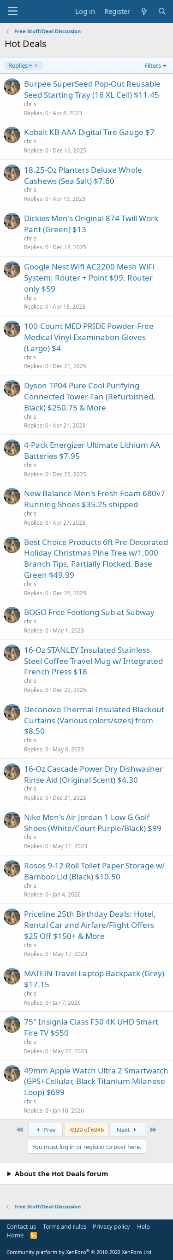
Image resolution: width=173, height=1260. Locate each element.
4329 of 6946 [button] (87, 1129)
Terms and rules (64, 1226)
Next (124, 1129)
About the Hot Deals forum (61, 1173)
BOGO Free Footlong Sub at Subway (89, 612)
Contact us (21, 1226)
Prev (49, 1129)
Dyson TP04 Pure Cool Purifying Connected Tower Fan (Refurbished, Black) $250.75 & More (89, 396)
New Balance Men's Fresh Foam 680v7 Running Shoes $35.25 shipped (94, 499)
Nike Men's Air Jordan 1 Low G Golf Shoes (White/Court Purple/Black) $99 (92, 822)
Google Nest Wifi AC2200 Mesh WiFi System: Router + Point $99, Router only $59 (89, 277)
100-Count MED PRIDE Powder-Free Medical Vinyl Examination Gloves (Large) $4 (89, 337)
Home (15, 1235)
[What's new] (144, 11)
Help (143, 1226)
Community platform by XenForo (79, 1251)
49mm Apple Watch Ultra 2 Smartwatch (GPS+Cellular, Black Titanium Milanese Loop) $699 (96, 1081)
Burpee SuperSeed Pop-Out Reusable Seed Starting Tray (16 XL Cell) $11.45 (92, 89)
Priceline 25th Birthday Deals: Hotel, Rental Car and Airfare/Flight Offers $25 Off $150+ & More (90, 924)
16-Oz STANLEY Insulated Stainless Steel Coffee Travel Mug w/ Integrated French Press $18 (93, 661)
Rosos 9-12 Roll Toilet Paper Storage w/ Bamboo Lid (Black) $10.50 (94, 871)
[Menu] (13, 11)
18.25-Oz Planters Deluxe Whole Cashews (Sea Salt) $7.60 (83, 175)
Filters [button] (152, 65)
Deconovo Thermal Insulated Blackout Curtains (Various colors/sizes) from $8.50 (94, 720)
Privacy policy (111, 1226)
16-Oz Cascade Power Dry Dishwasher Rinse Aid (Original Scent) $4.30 (93, 774)
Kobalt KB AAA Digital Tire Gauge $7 (89, 132)
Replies (18, 65)
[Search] (162, 11)
